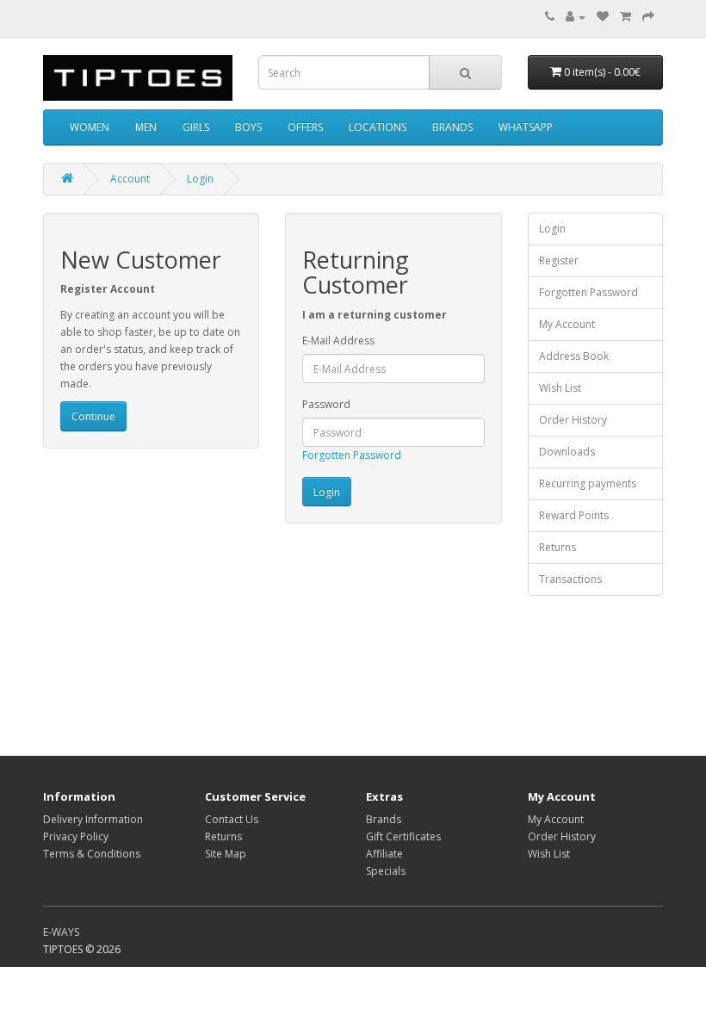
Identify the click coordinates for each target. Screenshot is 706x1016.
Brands (383, 819)
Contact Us (231, 819)
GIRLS (196, 127)
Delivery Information (93, 819)
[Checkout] (648, 16)
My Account (567, 324)
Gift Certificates (403, 836)
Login (200, 178)
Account (130, 178)
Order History (573, 419)
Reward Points (574, 515)
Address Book (574, 356)
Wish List (560, 388)
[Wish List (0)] (603, 16)
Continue (93, 416)
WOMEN (89, 127)
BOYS (248, 127)
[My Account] (575, 16)
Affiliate (384, 853)
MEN (146, 127)
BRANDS (452, 127)
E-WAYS (61, 932)
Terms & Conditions (91, 853)
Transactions (570, 579)
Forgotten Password (351, 455)
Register (559, 260)
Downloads (567, 451)
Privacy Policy (75, 836)
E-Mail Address (338, 340)
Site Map (225, 853)
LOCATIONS (377, 127)
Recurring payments (587, 483)
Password (326, 404)
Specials (386, 871)
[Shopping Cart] (625, 16)
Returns (557, 547)
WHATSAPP (526, 127)
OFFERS (305, 127)
